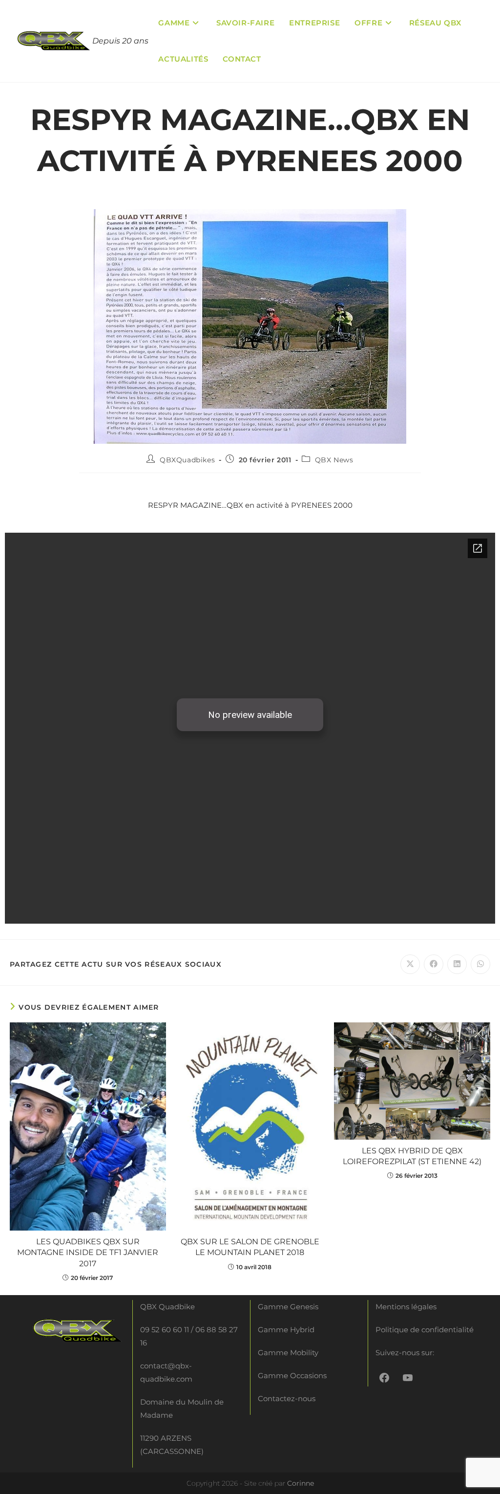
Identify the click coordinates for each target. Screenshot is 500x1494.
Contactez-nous (286, 1398)
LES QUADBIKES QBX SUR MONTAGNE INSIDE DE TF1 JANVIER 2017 (87, 1252)
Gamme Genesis (288, 1306)
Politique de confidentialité (424, 1329)
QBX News (334, 459)
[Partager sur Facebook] (433, 964)
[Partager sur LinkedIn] (457, 964)
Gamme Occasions (292, 1375)
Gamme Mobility (288, 1352)
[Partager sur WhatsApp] (480, 964)
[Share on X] (410, 964)
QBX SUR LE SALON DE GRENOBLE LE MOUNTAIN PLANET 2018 (250, 1247)
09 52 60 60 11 (164, 1329)
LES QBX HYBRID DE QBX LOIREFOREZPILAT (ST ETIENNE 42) (412, 1156)
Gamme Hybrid (286, 1329)
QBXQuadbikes (187, 459)
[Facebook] (384, 1377)
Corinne (300, 1483)
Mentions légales (406, 1306)
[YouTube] (408, 1377)
